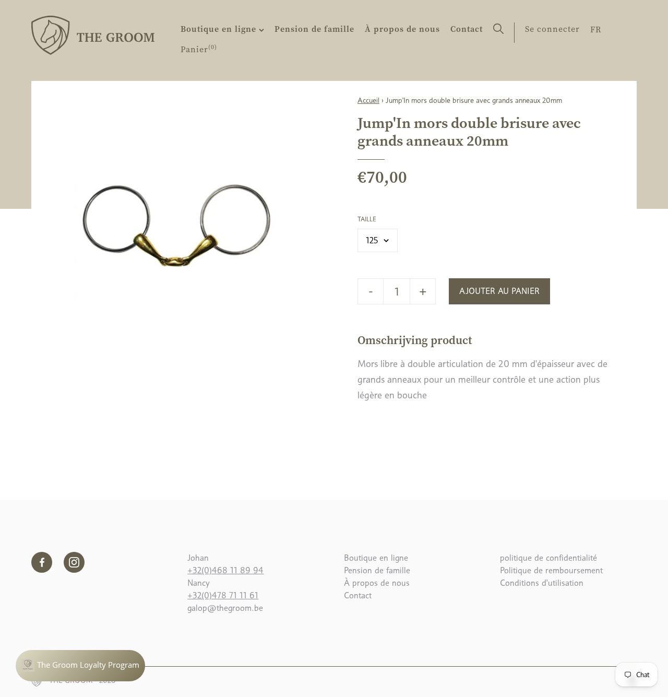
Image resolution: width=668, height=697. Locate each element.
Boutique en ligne (220, 28)
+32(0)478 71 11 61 (222, 595)
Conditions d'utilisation (541, 583)
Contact (466, 28)
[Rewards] (80, 665)
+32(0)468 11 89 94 (225, 570)
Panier (199, 49)
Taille (366, 219)
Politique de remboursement (551, 570)
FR (595, 29)
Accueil (368, 100)
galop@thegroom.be (225, 608)
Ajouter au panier (499, 291)
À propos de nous (402, 28)
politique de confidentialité (548, 558)
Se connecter (552, 28)
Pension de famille (314, 28)
